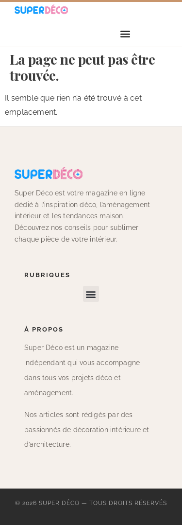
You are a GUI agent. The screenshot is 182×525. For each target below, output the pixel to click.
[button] (125, 34)
